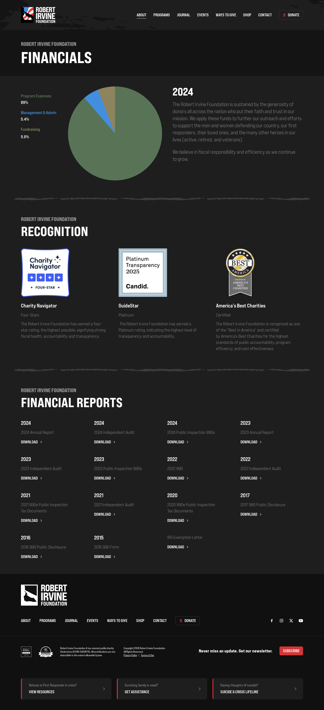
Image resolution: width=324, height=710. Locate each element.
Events (203, 15)
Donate (293, 15)
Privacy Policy (130, 655)
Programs (161, 15)
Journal (183, 15)
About (141, 15)
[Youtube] (301, 620)
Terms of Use (147, 655)
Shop (247, 15)
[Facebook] (272, 620)
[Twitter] (291, 620)
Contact (265, 15)
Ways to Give (226, 15)
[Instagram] (281, 620)
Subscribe (291, 650)
